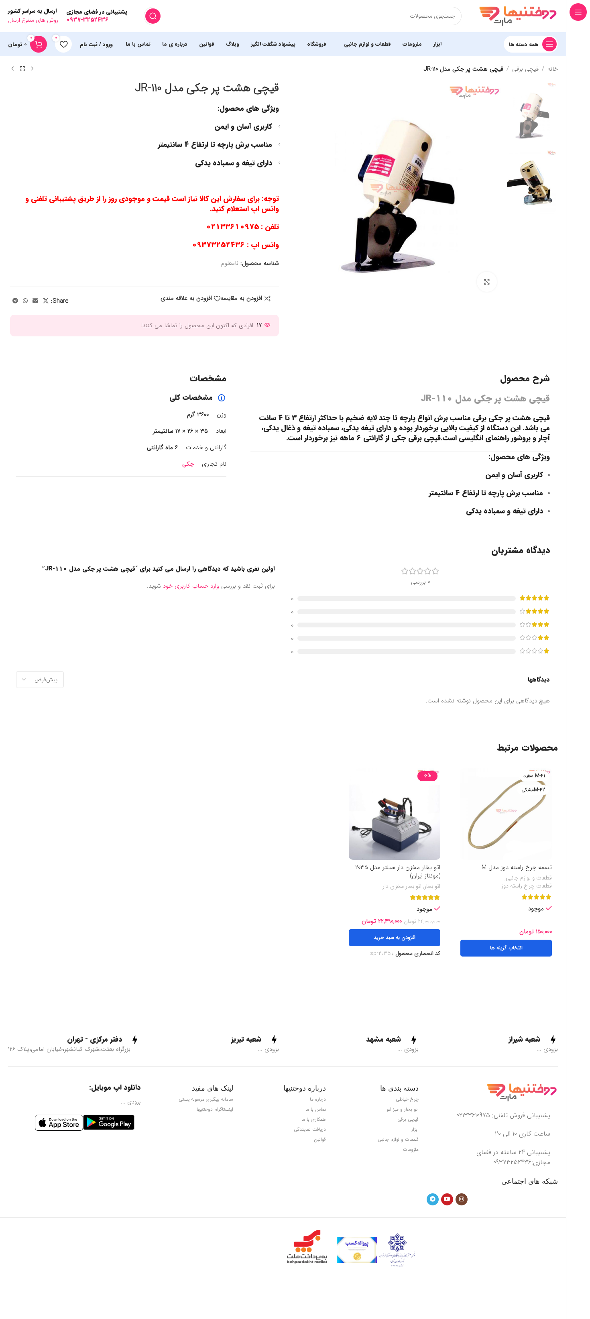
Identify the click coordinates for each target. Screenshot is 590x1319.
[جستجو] (153, 16)
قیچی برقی (525, 69)
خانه (552, 69)
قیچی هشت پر (527, 417)
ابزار (415, 1129)
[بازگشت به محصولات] (22, 69)
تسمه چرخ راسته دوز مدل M (517, 867)
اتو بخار (432, 887)
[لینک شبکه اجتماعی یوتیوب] (447, 1199)
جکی (188, 464)
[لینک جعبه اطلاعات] (533, 1039)
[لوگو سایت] (518, 15)
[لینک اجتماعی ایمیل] (35, 301)
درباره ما (318, 1099)
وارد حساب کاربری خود (191, 586)
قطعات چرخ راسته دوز (526, 886)
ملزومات (411, 1149)
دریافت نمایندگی (310, 1129)
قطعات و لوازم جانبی (529, 878)
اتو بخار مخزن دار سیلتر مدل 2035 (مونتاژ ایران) (397, 872)
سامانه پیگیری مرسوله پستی (206, 1099)
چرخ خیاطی (407, 1099)
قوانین (320, 1139)
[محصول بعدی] (13, 69)
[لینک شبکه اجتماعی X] (46, 301)
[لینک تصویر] (522, 1092)
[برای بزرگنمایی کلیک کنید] (487, 282)
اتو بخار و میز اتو (403, 1109)
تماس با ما (315, 1109)
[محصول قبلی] (32, 69)
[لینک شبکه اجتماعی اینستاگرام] (462, 1199)
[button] (394, 937)
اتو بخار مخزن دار (401, 887)
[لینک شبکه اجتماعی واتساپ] (25, 301)
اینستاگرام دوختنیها (215, 1109)
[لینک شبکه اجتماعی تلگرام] (15, 301)
